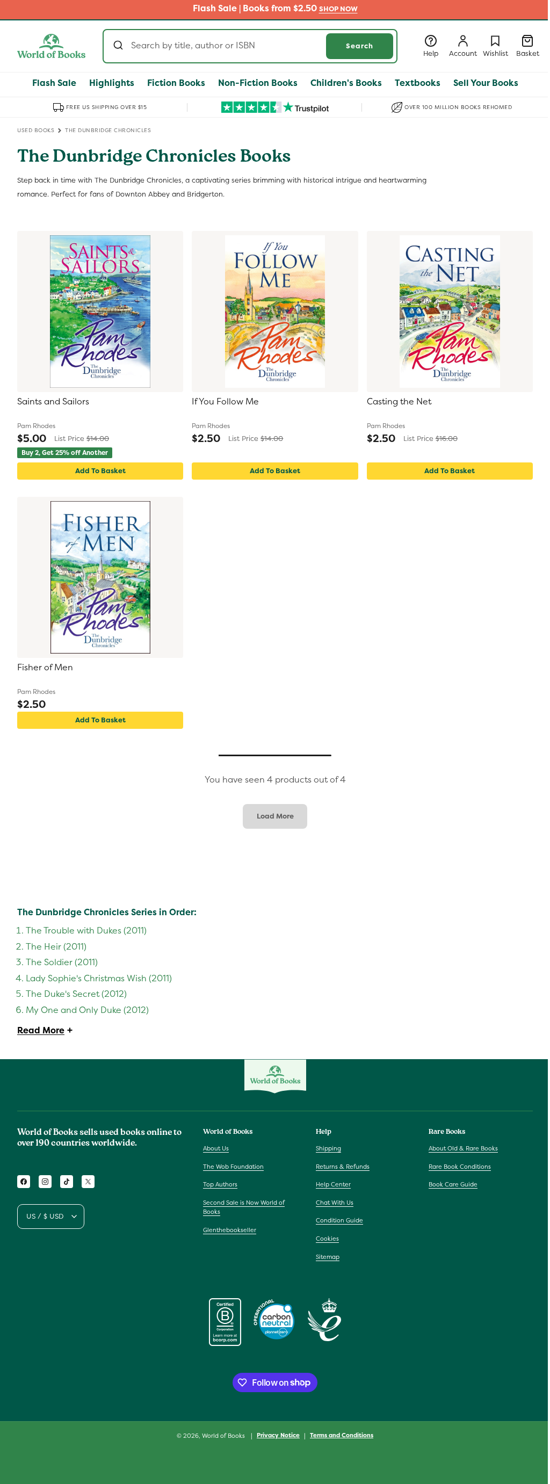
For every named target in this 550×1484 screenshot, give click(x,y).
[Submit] (119, 46)
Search (359, 46)
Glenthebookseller (229, 1230)
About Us (216, 1148)
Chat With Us (334, 1202)
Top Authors (220, 1184)
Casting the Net (399, 402)
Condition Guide (339, 1220)
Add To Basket (100, 471)
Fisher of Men (45, 667)
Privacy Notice (278, 1435)
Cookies (327, 1238)
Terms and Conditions (341, 1435)
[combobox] (250, 46)
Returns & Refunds (343, 1166)
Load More (275, 816)
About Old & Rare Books (463, 1148)
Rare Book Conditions (460, 1166)
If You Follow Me (225, 402)
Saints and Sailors (53, 402)
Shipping (328, 1148)
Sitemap (327, 1257)
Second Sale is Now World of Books (244, 1207)
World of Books (224, 1435)
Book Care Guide (453, 1184)
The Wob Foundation (233, 1166)
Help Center (333, 1184)
